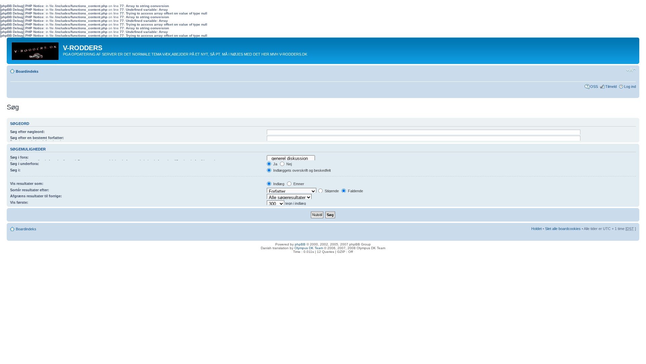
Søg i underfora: (24, 164)
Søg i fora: (19, 157)
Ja (274, 164)
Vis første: (19, 202)
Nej (288, 164)
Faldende (355, 191)
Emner (298, 184)
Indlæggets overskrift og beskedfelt (301, 170)
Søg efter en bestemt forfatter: (37, 138)
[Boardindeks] (35, 49)
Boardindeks (27, 71)
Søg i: (15, 170)
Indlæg (278, 184)
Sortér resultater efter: (29, 190)
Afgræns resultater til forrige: (36, 196)
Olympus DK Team (308, 248)
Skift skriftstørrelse (631, 70)
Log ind (630, 87)
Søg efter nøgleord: (27, 132)
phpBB (300, 244)
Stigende (331, 191)
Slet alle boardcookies (563, 229)
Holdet (536, 229)
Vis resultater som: (26, 183)
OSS (594, 87)
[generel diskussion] (290, 158)
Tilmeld (611, 87)
